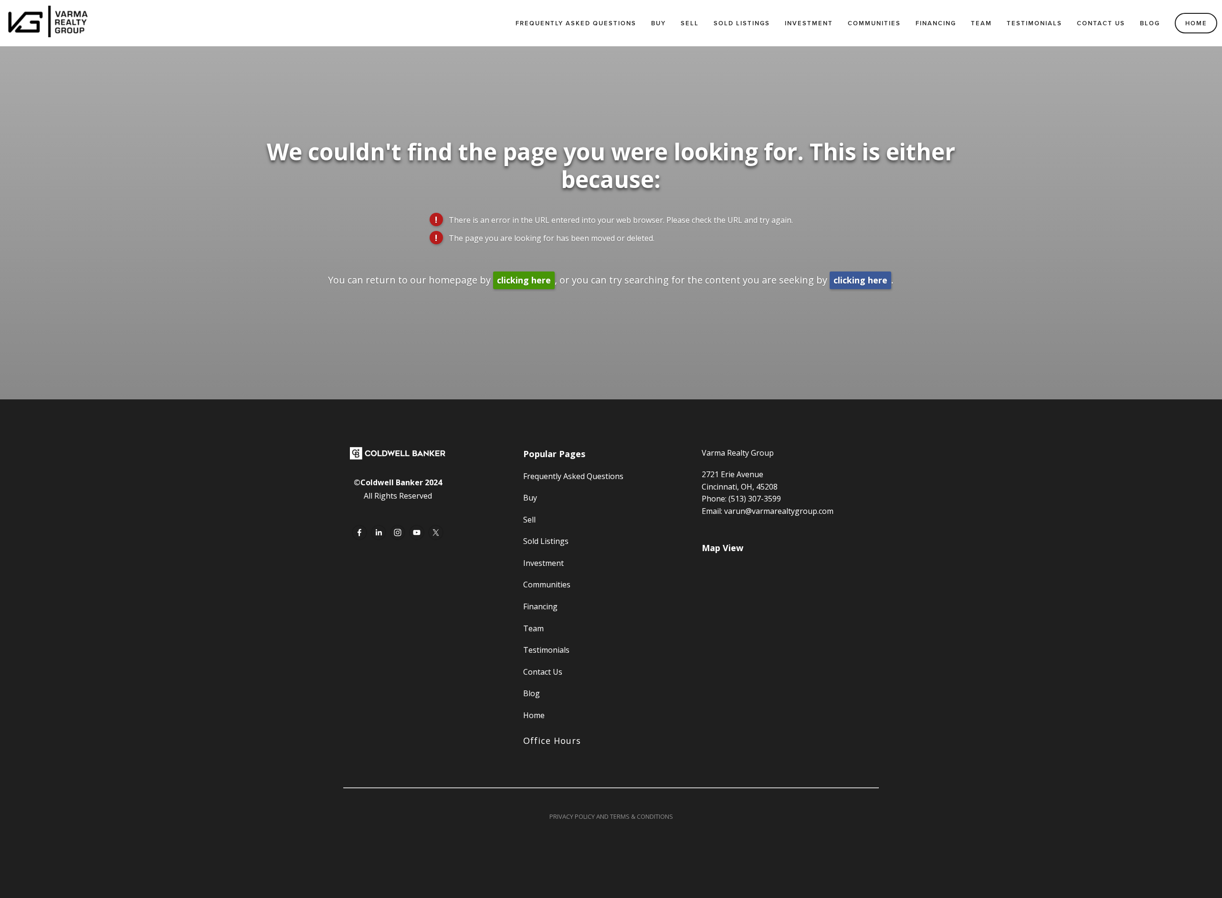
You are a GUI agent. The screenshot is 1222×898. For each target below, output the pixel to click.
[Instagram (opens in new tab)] (397, 532)
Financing (936, 23)
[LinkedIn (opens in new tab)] (378, 532)
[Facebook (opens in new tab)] (359, 532)
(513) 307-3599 (754, 498)
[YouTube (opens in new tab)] (416, 532)
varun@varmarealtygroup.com (778, 511)
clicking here (524, 280)
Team (981, 23)
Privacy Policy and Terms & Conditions (611, 816)
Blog (1150, 23)
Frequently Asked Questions (576, 23)
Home (1196, 23)
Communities (874, 23)
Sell (690, 23)
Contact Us (1101, 23)
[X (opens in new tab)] (435, 532)
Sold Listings (742, 23)
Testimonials (1034, 23)
